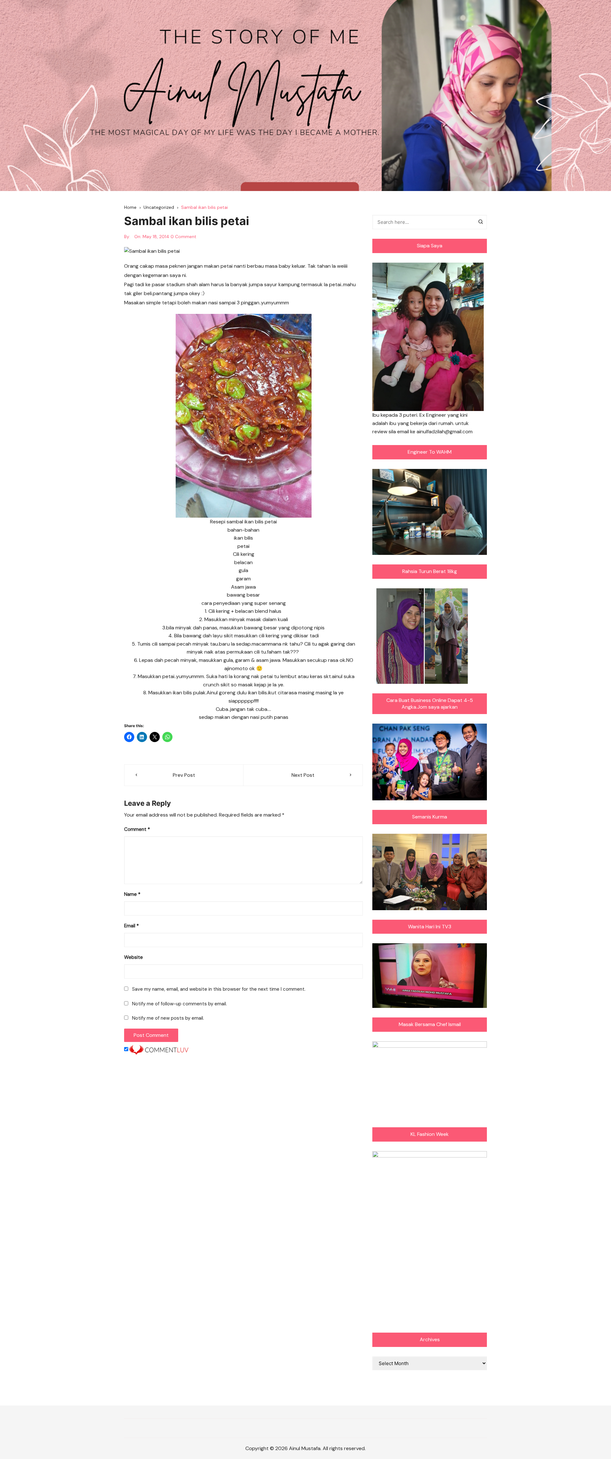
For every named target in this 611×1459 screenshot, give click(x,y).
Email (131, 926)
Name (132, 894)
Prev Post (184, 775)
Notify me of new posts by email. (168, 1018)
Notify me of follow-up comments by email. (179, 1004)
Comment (137, 829)
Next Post (302, 775)
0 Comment (183, 236)
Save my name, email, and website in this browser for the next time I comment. (219, 989)
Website (133, 957)
